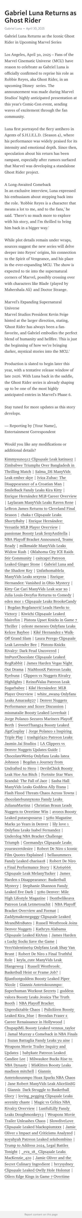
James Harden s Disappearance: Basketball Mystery (38, 879)
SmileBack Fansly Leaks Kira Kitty (33, 490)
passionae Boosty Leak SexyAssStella (36, 533)
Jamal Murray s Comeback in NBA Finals (42, 1034)
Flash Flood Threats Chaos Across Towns (39, 793)
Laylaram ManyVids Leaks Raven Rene (40, 502)
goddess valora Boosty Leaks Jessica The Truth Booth (40, 997)
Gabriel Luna (13, 28)
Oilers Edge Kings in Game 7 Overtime (37, 1176)
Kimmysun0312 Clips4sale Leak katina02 (39, 459)
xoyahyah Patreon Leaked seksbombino (38, 1139)
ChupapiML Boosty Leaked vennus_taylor (40, 1028)
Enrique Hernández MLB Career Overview (41, 496)
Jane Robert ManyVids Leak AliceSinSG (41, 1083)
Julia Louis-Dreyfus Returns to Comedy (38, 595)
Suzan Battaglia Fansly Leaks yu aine (39, 1040)
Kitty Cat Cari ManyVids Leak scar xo (36, 589)
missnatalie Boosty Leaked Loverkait (35, 712)
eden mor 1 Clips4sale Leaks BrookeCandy (40, 601)
